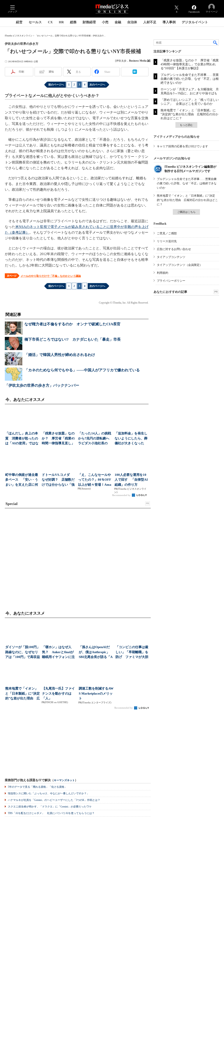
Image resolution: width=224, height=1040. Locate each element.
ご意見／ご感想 (167, 233)
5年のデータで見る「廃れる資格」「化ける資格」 (37, 786)
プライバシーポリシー (171, 280)
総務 (73, 22)
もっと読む (186, 124)
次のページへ (97, 84)
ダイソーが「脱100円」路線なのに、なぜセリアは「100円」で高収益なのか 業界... (22, 652)
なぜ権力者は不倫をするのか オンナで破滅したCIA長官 (72, 324)
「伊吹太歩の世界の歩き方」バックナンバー (42, 385)
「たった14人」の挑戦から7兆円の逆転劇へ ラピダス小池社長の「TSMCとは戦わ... (95, 439)
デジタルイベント (195, 22)
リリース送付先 (167, 241)
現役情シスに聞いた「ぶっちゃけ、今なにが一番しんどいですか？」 (48, 793)
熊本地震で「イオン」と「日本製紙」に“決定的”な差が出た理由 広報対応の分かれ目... (22, 694)
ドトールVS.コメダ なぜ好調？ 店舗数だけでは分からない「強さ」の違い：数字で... (58, 480)
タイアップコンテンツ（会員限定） (179, 265)
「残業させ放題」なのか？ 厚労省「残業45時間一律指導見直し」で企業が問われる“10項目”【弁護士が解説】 (190, 64)
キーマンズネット (64, 780)
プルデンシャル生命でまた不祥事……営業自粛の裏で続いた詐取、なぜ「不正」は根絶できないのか (190, 78)
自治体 (132, 22)
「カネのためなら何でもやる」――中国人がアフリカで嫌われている (82, 370)
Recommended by (121, 495)
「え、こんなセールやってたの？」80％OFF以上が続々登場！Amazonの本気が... (94, 480)
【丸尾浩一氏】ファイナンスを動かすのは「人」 (58, 693)
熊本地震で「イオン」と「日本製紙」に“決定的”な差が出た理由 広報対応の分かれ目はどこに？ (189, 114)
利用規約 (162, 272)
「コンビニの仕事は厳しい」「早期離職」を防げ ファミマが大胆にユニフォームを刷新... (132, 652)
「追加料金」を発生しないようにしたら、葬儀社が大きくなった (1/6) (131, 439)
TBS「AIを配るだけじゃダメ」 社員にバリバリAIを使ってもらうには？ (51, 813)
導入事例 (169, 22)
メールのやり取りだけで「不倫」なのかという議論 (51, 275)
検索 (215, 42)
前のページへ (56, 84)
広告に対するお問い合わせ (174, 249)
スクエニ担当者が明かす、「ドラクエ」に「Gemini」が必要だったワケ (50, 806)
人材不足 (149, 22)
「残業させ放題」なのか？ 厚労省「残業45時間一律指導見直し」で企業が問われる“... (58, 439)
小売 (105, 22)
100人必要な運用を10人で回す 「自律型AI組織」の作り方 (131, 479)
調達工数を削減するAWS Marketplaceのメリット (96, 693)
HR (61, 22)
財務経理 (89, 22)
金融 (118, 22)
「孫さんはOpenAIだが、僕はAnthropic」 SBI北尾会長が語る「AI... (96, 652)
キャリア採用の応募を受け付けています (182, 146)
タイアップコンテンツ (171, 257)
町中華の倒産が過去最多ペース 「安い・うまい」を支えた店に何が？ (21, 480)
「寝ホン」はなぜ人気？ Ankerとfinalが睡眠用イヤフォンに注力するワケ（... (58, 652)
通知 (51, 71)
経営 (19, 22)
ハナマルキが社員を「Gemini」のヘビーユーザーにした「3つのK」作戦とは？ (54, 800)
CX (50, 22)
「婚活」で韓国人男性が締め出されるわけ (59, 355)
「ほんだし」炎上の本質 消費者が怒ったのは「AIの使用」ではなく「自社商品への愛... (21, 439)
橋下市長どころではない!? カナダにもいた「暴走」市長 (72, 339)
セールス (35, 22)
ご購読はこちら (186, 211)
